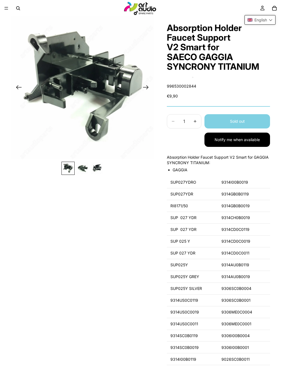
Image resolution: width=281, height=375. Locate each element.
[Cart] (274, 8)
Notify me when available (237, 139)
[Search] (18, 8)
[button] (260, 19)
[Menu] (6, 8)
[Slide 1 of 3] (68, 168)
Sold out (237, 121)
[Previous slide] (17, 88)
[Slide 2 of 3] (82, 168)
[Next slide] (147, 88)
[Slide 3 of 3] (97, 168)
